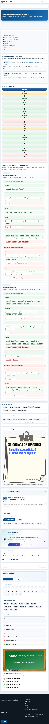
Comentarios (7, 49)
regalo (41, 220)
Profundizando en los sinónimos (11, 39)
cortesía (33, 301)
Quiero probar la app (14, 544)
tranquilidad (39, 237)
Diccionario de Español (7, 6)
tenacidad (31, 254)
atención (14, 301)
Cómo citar (6, 43)
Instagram (27, 701)
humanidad (14, 303)
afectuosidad (9, 312)
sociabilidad (26, 303)
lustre (16, 235)
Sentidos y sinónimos (9, 35)
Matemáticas (23, 606)
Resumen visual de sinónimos (11, 37)
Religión (6, 609)
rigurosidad (23, 274)
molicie (40, 62)
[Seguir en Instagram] (11, 679)
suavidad (5, 64)
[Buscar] (42, 2)
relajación (8, 223)
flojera (23, 220)
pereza (36, 220)
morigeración (21, 355)
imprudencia (15, 359)
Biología (21, 603)
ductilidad (25, 62)
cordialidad (27, 301)
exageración (8, 359)
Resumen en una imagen (9, 45)
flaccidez (36, 62)
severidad (22, 80)
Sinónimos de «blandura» (22, 419)
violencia (14, 259)
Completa (7, 516)
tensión (31, 271)
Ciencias (27, 603)
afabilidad (26, 73)
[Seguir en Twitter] (11, 687)
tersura (27, 235)
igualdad (8, 235)
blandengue (17, 407)
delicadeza (8, 237)
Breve (15, 516)
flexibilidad (8, 189)
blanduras (37, 407)
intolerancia (8, 274)
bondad (13, 326)
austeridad (13, 387)
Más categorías (13, 609)
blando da (5, 407)
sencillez (20, 303)
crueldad (18, 80)
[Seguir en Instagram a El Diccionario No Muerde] (24, 660)
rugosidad (14, 241)
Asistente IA (7, 47)
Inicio (26, 716)
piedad (20, 314)
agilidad (7, 197)
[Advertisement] (24, 24)
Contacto (3, 714)
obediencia (8, 200)
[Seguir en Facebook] (11, 682)
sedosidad (22, 235)
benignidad (31, 73)
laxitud (30, 212)
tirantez (41, 271)
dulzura (36, 73)
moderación (37, 326)
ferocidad (24, 372)
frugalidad (8, 355)
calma (37, 235)
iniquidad (8, 375)
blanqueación (13, 410)
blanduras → (43, 566)
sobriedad (34, 355)
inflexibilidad (16, 389)
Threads (27, 707)
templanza (5, 75)
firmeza (19, 271)
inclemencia (22, 257)
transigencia (22, 395)
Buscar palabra (7, 579)
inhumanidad (35, 372)
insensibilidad (30, 257)
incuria (28, 220)
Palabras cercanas (8, 41)
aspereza (8, 241)
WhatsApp (27, 705)
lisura (12, 235)
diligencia (8, 227)
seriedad (8, 392)
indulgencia (14, 314)
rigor (36, 257)
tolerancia (20, 277)
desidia (18, 220)
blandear (25, 407)
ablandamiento (9, 212)
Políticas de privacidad (33, 716)
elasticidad (30, 62)
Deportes (33, 603)
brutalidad (13, 372)
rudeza (39, 257)
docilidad (21, 189)
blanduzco (5, 410)
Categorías (3, 716)
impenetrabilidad (14, 257)
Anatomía (6, 603)
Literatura (16, 606)
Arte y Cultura (14, 603)
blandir (11, 407)
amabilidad (8, 301)
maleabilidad (15, 189)
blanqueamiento (22, 410)
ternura (25, 263)
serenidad (33, 237)
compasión (23, 312)
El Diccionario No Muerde (31, 709)
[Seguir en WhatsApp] (11, 684)
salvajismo (14, 375)
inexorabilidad (9, 389)
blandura (22, 6)
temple (39, 355)
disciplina (25, 387)
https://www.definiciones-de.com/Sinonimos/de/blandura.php (20, 422)
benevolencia (32, 197)
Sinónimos (16, 6)
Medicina (31, 606)
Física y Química (7, 606)
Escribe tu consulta (7, 501)
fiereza (29, 372)
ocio (32, 220)
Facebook (27, 699)
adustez (7, 387)
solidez (25, 254)
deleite (18, 326)
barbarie (8, 372)
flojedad (25, 212)
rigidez (21, 68)
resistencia (19, 227)
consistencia (8, 254)
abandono (8, 220)
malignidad (21, 318)
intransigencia (16, 274)
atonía (15, 212)
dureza (17, 68)
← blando (5, 566)
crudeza (7, 257)
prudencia (28, 355)
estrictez (35, 387)
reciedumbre (25, 241)
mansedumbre (26, 237)
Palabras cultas (38, 606)
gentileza (8, 303)
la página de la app (27, 539)
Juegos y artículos (5, 718)
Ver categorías (17, 579)
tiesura (35, 271)
